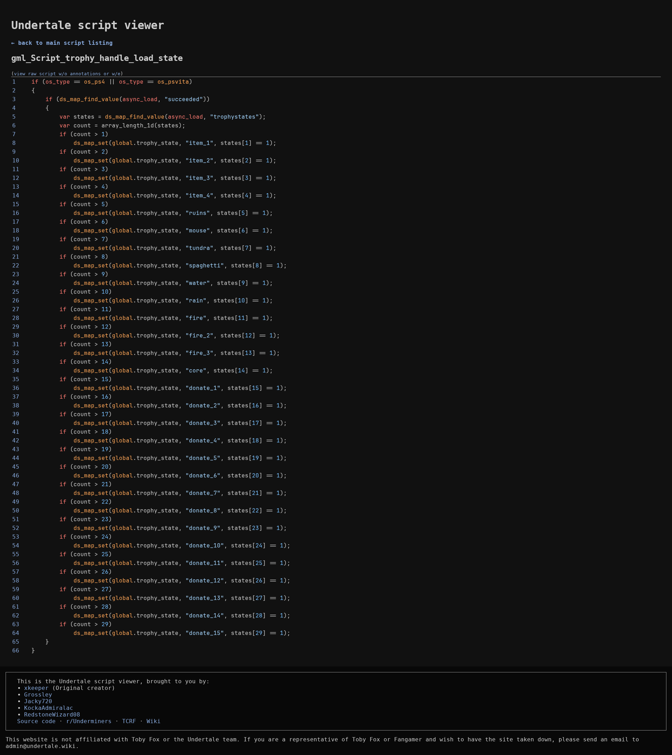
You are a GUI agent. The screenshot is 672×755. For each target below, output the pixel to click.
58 (15, 580)
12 (15, 178)
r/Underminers (89, 721)
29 (15, 326)
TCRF (129, 721)
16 (15, 213)
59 (15, 589)
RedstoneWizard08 (52, 714)
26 (15, 300)
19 (15, 239)
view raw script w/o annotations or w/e (67, 73)
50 (15, 510)
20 (15, 248)
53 (15, 536)
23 (15, 274)
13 (15, 186)
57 (15, 571)
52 (15, 528)
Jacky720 (38, 701)
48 (15, 493)
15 (15, 204)
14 (15, 195)
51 (15, 519)
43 (15, 449)
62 (15, 615)
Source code (36, 721)
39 (15, 414)
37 (15, 396)
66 (15, 650)
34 (15, 370)
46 (15, 475)
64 (15, 633)
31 (15, 344)
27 (15, 309)
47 (15, 484)
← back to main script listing (62, 43)
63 (15, 624)
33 (15, 361)
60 (15, 598)
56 (15, 563)
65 (15, 641)
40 (15, 423)
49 (15, 501)
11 (15, 169)
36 (15, 388)
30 (15, 335)
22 (15, 265)
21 (15, 256)
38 (15, 405)
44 (15, 458)
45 (15, 466)
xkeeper (36, 688)
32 (15, 353)
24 (15, 283)
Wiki (154, 721)
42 (15, 440)
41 (15, 431)
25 (15, 291)
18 (15, 230)
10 (15, 160)
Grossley (38, 694)
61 (15, 606)
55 (15, 554)
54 (15, 545)
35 (15, 379)
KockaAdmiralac (48, 708)
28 (15, 318)
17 (15, 221)
